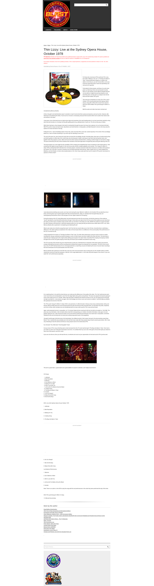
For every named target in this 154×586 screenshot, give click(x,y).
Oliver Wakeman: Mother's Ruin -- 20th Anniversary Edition (58, 514)
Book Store (73, 30)
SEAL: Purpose (47, 520)
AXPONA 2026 (47, 517)
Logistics (48, 30)
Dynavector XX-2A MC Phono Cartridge (53, 512)
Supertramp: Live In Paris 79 (50, 530)
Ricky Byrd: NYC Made (49, 528)
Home (45, 45)
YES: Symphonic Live (49, 522)
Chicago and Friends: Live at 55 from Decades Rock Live (57, 531)
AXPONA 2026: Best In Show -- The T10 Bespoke (56, 519)
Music (49, 45)
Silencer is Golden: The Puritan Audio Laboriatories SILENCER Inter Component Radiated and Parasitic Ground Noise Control (74, 515)
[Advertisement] (76, 38)
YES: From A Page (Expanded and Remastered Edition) (57, 511)
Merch (65, 30)
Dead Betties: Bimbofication (50, 509)
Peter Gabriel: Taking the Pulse (51, 523)
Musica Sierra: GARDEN (50, 527)
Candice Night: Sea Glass (50, 525)
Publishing (57, 30)
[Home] (57, 14)
